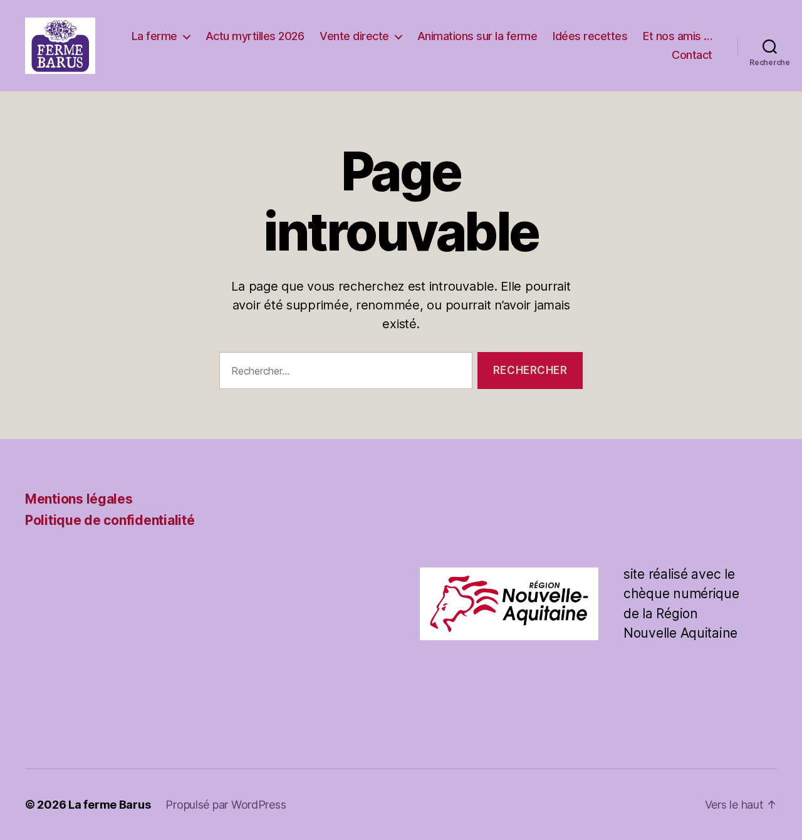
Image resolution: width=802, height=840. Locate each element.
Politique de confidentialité (109, 520)
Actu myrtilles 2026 (255, 36)
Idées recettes (590, 36)
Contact (692, 54)
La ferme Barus (109, 804)
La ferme (154, 36)
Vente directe (354, 36)
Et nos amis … (677, 36)
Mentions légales (79, 499)
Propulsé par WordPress (225, 804)
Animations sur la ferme (477, 36)
